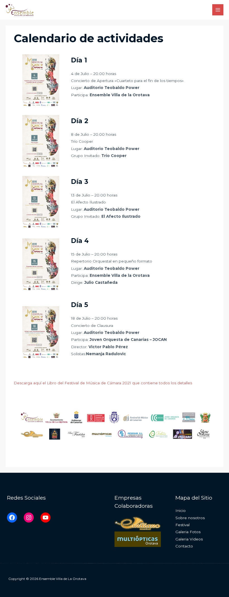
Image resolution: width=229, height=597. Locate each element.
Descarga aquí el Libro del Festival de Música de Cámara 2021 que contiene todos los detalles (103, 383)
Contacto (184, 546)
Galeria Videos (189, 539)
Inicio (180, 510)
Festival (182, 525)
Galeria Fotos (188, 532)
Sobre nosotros (190, 518)
